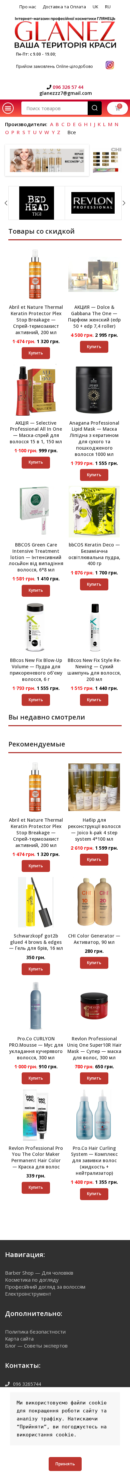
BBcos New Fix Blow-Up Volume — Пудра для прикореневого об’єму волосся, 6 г (36, 669)
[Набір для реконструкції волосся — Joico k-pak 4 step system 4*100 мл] (94, 787)
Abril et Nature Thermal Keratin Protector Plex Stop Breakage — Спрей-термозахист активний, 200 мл (36, 319)
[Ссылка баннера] (107, 160)
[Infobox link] (65, 87)
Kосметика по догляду (32, 1279)
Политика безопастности (35, 1331)
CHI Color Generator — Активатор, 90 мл (94, 939)
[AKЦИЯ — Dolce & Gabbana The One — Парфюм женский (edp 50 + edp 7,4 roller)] (94, 274)
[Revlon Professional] (93, 203)
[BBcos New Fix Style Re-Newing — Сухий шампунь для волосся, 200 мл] (94, 627)
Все (71, 132)
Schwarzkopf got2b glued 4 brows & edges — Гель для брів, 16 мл (36, 942)
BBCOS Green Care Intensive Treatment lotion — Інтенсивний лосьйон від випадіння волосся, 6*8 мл (36, 557)
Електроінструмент (28, 1293)
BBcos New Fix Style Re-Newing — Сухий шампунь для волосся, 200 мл (94, 669)
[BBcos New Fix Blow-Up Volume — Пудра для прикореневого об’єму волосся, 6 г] (35, 627)
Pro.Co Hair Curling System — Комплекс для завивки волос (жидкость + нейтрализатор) (94, 1160)
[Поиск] (95, 108)
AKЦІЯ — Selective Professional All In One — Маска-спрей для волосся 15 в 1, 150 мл (36, 432)
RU (108, 7)
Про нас (27, 7)
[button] (8, 108)
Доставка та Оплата (64, 7)
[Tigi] (37, 203)
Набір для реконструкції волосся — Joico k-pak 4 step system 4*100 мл (94, 829)
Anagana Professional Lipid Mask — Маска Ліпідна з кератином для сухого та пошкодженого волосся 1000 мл (94, 438)
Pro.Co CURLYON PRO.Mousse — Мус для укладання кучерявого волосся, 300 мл (36, 1048)
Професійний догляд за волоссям (45, 1286)
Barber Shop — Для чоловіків (39, 1272)
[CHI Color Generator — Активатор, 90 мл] (94, 902)
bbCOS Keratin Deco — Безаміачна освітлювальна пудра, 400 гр (94, 554)
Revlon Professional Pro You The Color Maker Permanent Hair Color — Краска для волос (36, 1157)
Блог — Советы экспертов (36, 1345)
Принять (65, 1464)
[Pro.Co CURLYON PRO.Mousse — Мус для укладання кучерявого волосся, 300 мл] (35, 1005)
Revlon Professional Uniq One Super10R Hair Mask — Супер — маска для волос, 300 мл (94, 1048)
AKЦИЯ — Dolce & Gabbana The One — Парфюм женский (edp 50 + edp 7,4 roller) (94, 316)
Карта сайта (19, 1338)
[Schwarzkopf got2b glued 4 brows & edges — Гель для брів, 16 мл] (35, 902)
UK (95, 7)
